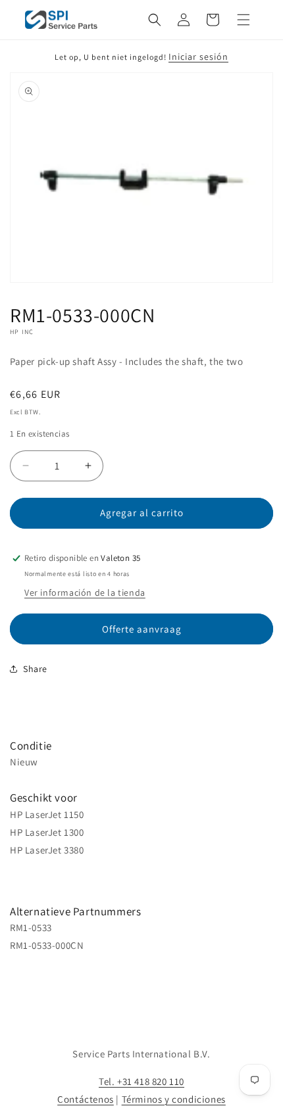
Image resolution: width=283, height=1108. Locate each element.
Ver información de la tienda (84, 592)
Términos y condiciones (174, 1099)
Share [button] (35, 669)
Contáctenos (85, 1099)
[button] (154, 19)
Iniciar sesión (198, 56)
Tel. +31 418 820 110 (141, 1081)
